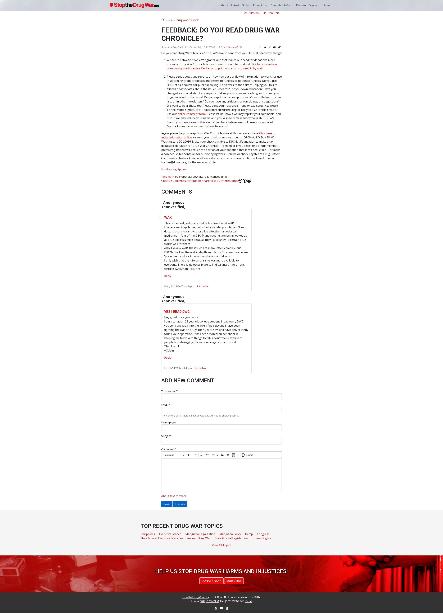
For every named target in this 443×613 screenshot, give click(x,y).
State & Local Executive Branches (162, 538)
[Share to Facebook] (260, 47)
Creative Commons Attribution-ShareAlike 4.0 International (199, 181)
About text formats (173, 496)
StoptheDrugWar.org (196, 597)
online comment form (192, 114)
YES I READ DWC (177, 312)
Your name (168, 391)
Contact (314, 5)
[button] (279, 47)
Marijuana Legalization (200, 534)
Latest (235, 5)
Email (164, 405)
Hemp (249, 534)
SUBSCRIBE (234, 581)
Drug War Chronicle (187, 20)
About (224, 5)
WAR (168, 217)
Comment (167, 449)
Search (327, 5)
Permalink (202, 286)
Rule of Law (260, 5)
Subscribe (254, 13)
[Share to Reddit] (269, 47)
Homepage (168, 422)
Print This (273, 13)
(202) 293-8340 (209, 601)
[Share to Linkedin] (264, 47)
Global (246, 5)
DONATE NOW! (211, 581)
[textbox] (221, 474)
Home (169, 20)
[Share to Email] (274, 47)
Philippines (148, 534)
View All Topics (221, 545)
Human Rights (261, 538)
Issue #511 (234, 47)
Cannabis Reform (282, 5)
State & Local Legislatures (231, 538)
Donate (301, 5)
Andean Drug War (199, 538)
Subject (166, 436)
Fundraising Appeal (173, 169)
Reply (167, 276)
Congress (263, 534)
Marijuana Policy (230, 534)
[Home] (134, 5)
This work (167, 177)
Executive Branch (170, 534)
